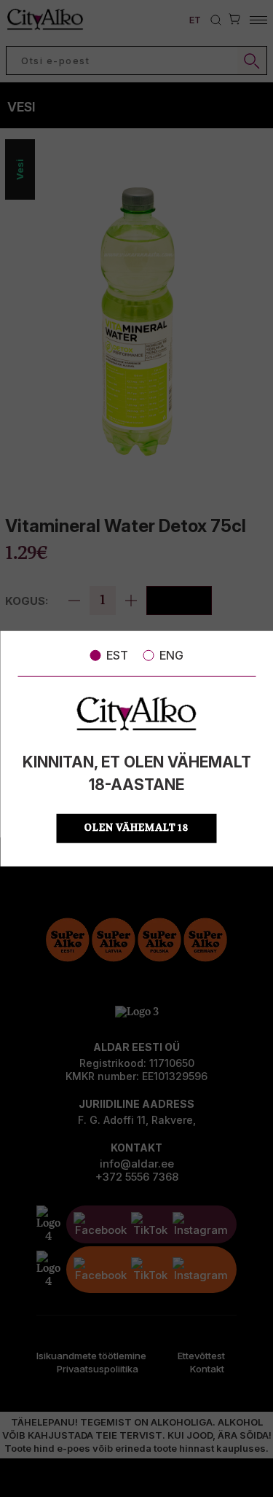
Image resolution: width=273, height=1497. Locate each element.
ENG (171, 655)
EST (117, 655)
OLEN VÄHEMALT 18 (136, 827)
